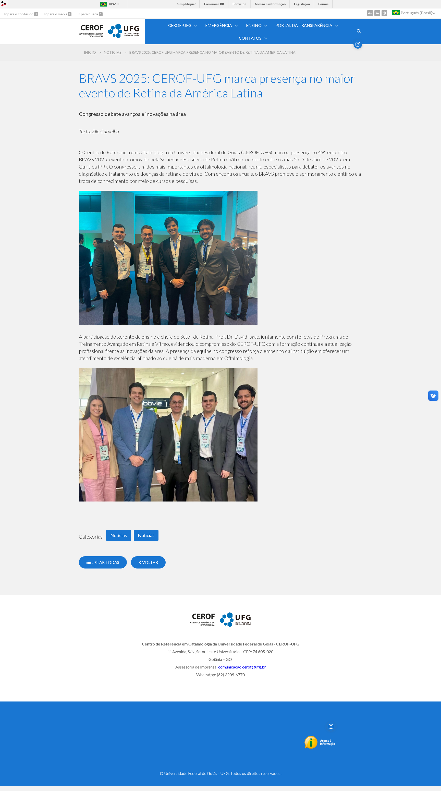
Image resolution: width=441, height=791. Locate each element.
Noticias (146, 535)
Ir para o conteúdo (19, 14)
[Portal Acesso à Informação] (319, 747)
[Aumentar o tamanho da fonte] (370, 13)
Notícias (112, 52)
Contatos (250, 38)
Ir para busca (88, 14)
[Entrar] (4, 4)
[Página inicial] (91, 38)
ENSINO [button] (254, 25)
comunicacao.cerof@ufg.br (242, 666)
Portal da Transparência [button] (303, 25)
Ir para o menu (56, 14)
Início (90, 52)
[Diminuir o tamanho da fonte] (377, 13)
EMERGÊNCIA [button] (218, 25)
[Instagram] (357, 44)
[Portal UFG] (123, 36)
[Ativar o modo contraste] (384, 13)
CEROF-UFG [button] (179, 25)
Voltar (149, 562)
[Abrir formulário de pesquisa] (359, 31)
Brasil (114, 4)
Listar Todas (105, 562)
